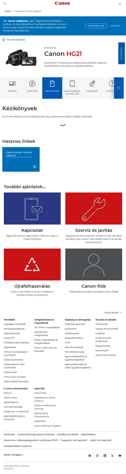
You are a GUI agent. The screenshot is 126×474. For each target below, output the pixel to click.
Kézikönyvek (52, 91)
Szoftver (32, 91)
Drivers (12, 91)
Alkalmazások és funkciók (72, 92)
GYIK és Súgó (112, 91)
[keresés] (4, 3)
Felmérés (121, 53)
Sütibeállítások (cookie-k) (18, 446)
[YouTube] (120, 455)
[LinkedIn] (105, 455)
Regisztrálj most (96, 26)
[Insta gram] (97, 455)
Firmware (92, 91)
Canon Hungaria (13, 454)
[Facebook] (90, 455)
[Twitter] (112, 455)
